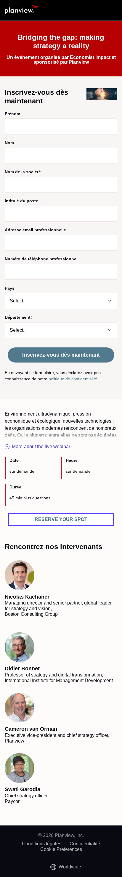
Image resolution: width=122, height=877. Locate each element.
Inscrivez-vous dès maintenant (61, 355)
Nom (9, 142)
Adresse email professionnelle (35, 229)
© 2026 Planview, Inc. (61, 835)
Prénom (12, 113)
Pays (10, 288)
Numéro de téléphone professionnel (41, 258)
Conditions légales (41, 843)
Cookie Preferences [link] (61, 849)
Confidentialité (85, 843)
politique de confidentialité (73, 378)
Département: (18, 317)
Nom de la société (23, 171)
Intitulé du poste (21, 200)
